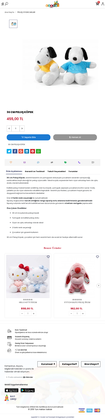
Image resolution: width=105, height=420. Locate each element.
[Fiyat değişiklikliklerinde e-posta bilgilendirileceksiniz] (66, 162)
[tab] (14, 171)
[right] (98, 285)
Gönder (29, 377)
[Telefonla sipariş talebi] (80, 162)
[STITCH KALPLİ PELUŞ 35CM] (77, 276)
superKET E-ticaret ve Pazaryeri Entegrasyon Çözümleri (52, 417)
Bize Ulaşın (90, 364)
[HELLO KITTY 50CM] (28, 276)
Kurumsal (47, 364)
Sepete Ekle (30, 137)
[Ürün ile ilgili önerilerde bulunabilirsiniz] (93, 162)
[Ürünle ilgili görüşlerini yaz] (39, 162)
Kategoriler (69, 364)
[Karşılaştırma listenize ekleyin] (52, 162)
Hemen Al (76, 137)
